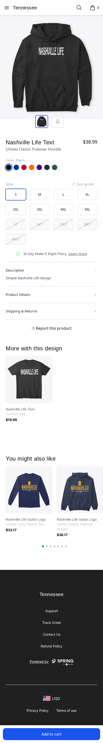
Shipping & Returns (21, 311)
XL (87, 194)
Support (51, 611)
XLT (39, 224)
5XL (87, 209)
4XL (63, 209)
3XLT (87, 224)
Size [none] (9, 184)
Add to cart (51, 734)
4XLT (15, 239)
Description (15, 270)
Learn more (78, 253)
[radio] (16, 194)
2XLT (63, 224)
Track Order (51, 623)
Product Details (18, 294)
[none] (82, 184)
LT (15, 224)
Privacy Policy (38, 710)
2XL (15, 209)
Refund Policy (51, 646)
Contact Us (51, 634)
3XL (39, 209)
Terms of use (66, 710)
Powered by (39, 661)
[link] (29, 379)
